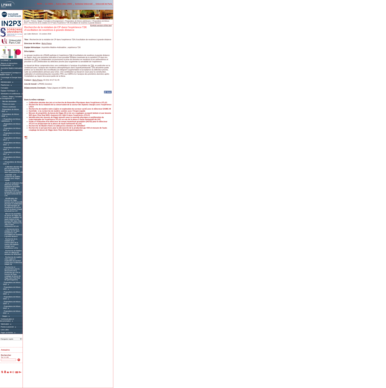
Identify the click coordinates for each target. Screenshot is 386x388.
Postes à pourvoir (7, 327)
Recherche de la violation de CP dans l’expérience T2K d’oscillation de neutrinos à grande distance (13, 232)
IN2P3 (39, 4)
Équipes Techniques (8, 91)
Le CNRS (49, 4)
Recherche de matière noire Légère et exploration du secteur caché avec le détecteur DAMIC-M (13, 260)
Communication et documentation (7, 320)
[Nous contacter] (8, 373)
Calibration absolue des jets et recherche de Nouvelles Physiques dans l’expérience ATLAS (14, 169)
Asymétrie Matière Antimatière (11, 68)
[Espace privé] (20, 373)
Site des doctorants (9, 101)
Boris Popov (47, 43)
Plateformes (5, 85)
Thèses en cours (8, 104)
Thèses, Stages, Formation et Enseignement (11, 97)
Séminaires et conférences (10, 94)
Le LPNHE (4, 60)
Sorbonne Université (84, 4)
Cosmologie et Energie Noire (11, 77)
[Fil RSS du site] (16, 373)
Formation (4, 88)
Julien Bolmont (32, 34)
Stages (4, 316)
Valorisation (5, 324)
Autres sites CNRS (64, 4)
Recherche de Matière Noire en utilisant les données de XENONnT (13, 252)
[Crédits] (13, 373)
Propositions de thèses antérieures (78, 21)
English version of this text (101, 25)
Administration (6, 82)
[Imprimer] (5, 373)
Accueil (26, 21)
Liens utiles (5, 330)
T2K (71, 55)
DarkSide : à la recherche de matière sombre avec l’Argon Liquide (12, 177)
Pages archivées (7, 332)
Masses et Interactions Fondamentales (8, 64)
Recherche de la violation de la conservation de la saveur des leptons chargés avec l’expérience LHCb (12, 243)
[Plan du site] (11, 373)
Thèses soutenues (9, 107)
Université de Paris (104, 4)
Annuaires (5, 350)
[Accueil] (2, 373)
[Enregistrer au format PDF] (26, 139)
